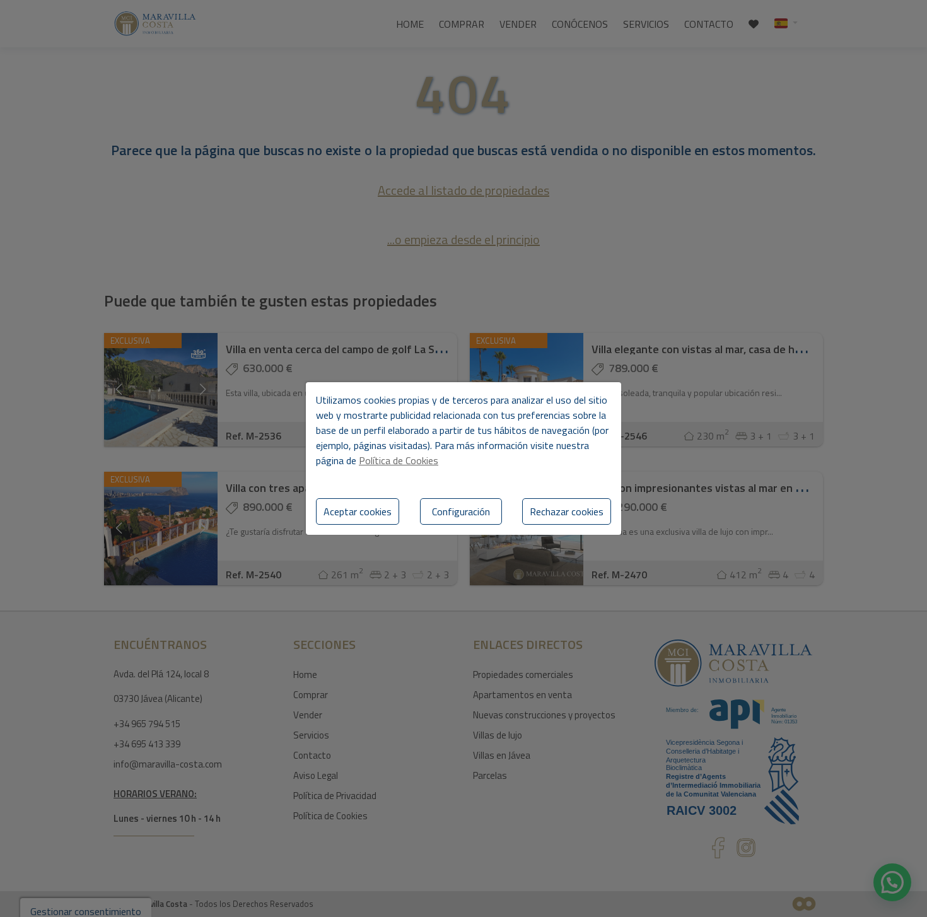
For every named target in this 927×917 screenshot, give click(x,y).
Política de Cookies (398, 460)
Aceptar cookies (358, 511)
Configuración (461, 511)
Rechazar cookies (566, 511)
